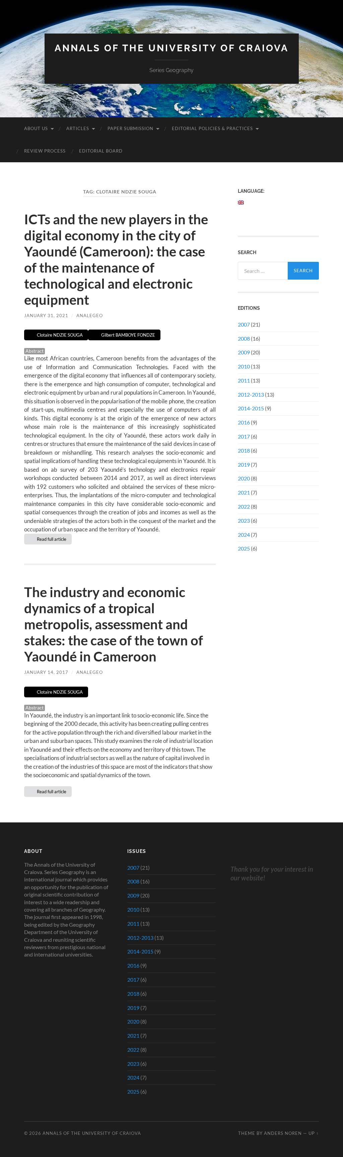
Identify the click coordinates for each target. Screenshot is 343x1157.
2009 (244, 352)
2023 (244, 520)
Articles (77, 128)
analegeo (89, 315)
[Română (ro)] (241, 214)
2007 (244, 324)
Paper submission (130, 128)
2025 (244, 548)
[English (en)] (241, 202)
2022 (244, 506)
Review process (45, 151)
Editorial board (101, 151)
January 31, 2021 (46, 315)
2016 (244, 422)
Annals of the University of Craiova (172, 48)
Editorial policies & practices (212, 128)
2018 (244, 450)
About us (36, 128)
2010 (244, 366)
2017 (244, 436)
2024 (244, 534)
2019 (244, 464)
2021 (244, 492)
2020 (244, 478)
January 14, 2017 (46, 672)
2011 (244, 380)
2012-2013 (251, 394)
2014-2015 (251, 408)
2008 (244, 338)
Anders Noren (283, 1133)
